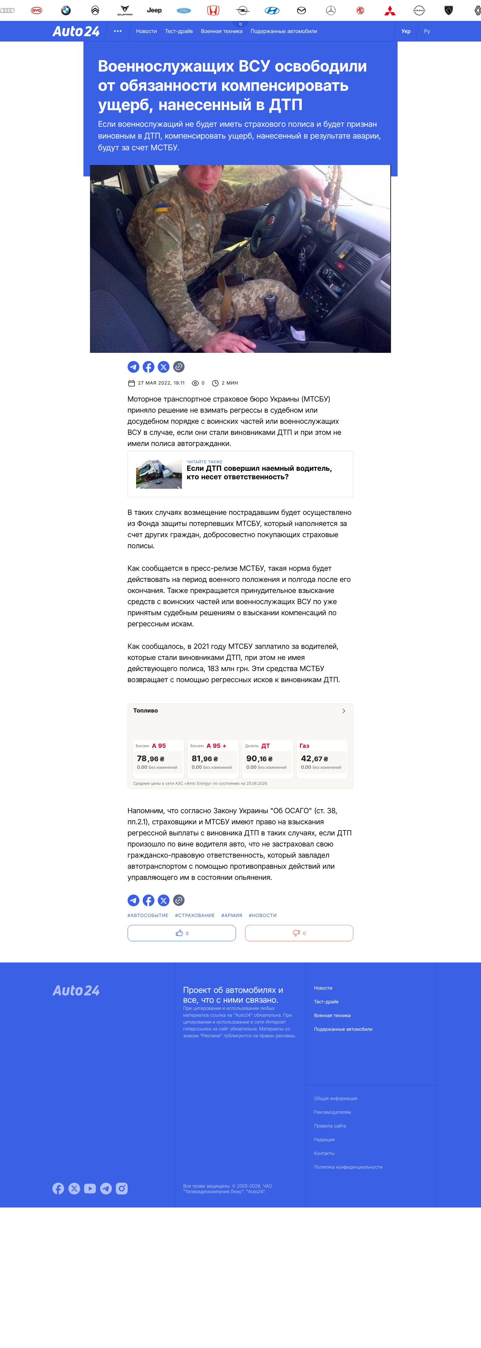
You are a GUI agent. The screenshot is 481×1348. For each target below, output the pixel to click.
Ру (427, 31)
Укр (406, 31)
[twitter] (163, 367)
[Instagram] (122, 1188)
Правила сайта (330, 1126)
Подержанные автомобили (284, 31)
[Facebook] (58, 1188)
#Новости (263, 915)
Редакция (324, 1140)
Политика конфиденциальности (348, 1167)
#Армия (232, 915)
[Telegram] (106, 1188)
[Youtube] (90, 1188)
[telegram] (133, 367)
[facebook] (148, 367)
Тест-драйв (179, 31)
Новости (146, 31)
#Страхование (195, 915)
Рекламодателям (332, 1112)
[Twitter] (74, 1188)
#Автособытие (148, 915)
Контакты (324, 1153)
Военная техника (221, 31)
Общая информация (335, 1098)
